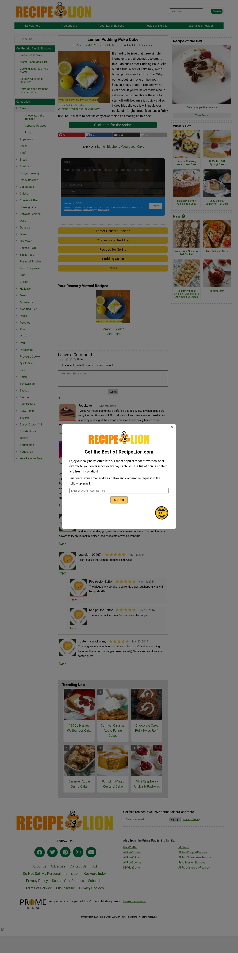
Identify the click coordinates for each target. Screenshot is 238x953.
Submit (119, 500)
